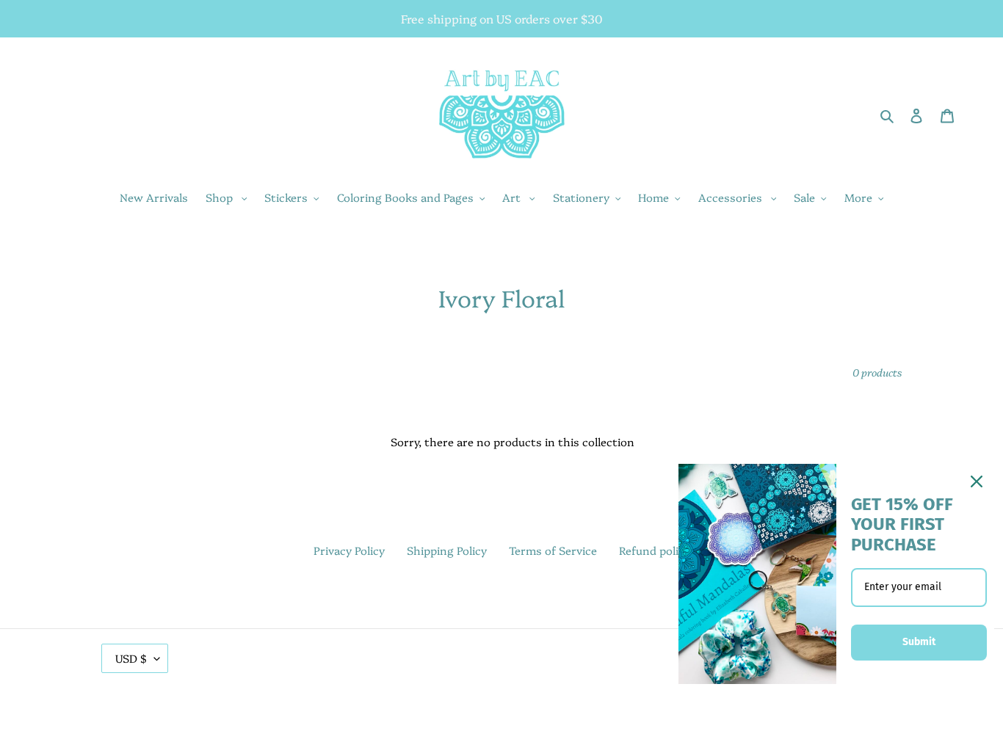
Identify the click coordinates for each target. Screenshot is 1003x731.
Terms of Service (553, 550)
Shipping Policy (447, 550)
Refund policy (654, 550)
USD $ (131, 658)
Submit (918, 642)
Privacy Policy (349, 550)
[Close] (976, 481)
